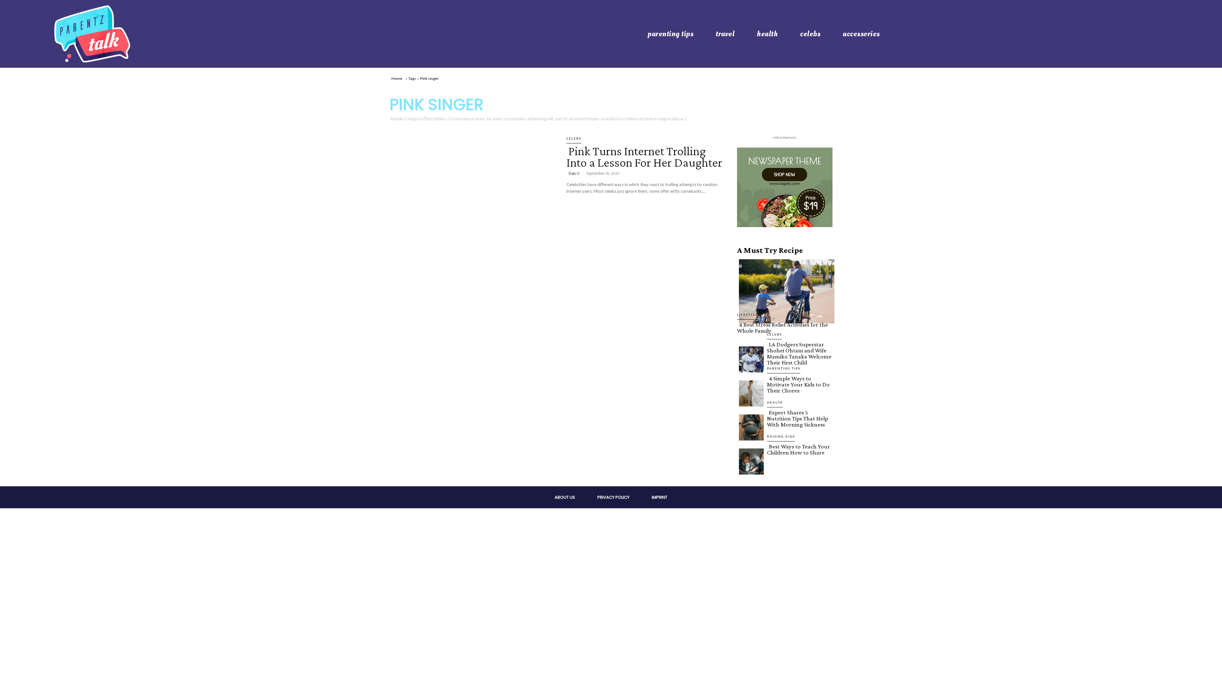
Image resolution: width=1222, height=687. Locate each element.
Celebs (573, 138)
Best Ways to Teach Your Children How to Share (798, 449)
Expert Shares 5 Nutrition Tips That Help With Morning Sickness (797, 418)
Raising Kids (781, 436)
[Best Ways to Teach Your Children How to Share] (749, 460)
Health (775, 402)
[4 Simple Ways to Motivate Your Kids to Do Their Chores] (749, 392)
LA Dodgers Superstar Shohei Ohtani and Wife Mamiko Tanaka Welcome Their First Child (799, 353)
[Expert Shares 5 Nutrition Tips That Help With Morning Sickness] (749, 426)
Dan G (573, 173)
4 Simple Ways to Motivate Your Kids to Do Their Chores (798, 384)
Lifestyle (747, 314)
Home (396, 78)
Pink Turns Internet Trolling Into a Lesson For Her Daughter (644, 157)
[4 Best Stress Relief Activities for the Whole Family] (784, 290)
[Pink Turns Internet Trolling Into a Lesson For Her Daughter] (473, 185)
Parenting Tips (783, 368)
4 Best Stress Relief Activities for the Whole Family (782, 327)
